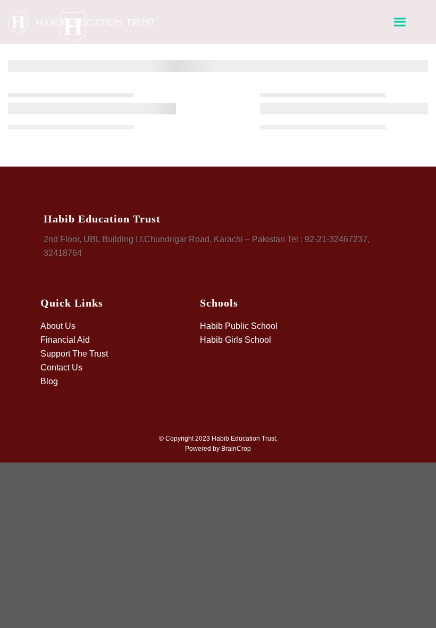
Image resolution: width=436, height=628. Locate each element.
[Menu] (400, 22)
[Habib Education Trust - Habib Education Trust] (82, 33)
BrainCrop (236, 448)
